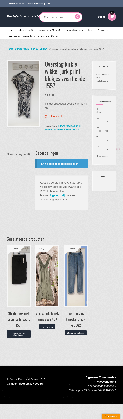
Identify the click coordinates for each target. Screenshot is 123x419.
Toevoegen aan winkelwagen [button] (18, 334)
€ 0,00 (105, 15)
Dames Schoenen (35, 3)
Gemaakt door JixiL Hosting (25, 383)
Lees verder (47, 327)
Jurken (43, 48)
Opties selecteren (75, 332)
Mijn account (15, 36)
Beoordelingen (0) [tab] (18, 154)
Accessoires (103, 30)
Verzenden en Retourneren (36, 36)
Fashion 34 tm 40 (16, 3)
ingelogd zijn (58, 195)
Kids (48, 3)
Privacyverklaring (105, 381)
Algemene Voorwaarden (101, 377)
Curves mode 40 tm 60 (49, 30)
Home (11, 30)
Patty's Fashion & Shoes (27, 16)
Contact (54, 36)
